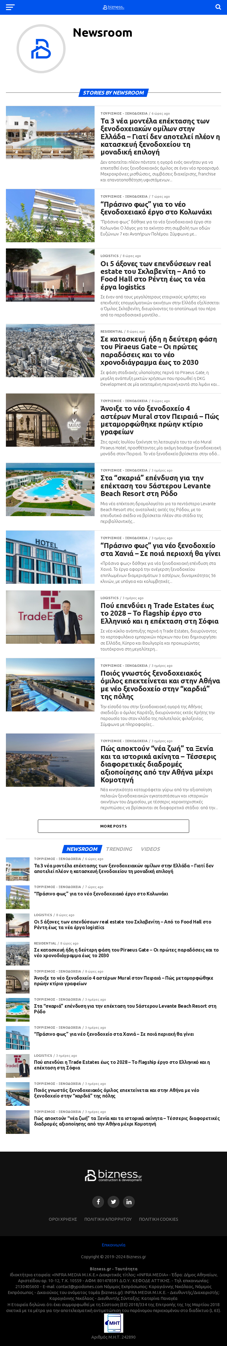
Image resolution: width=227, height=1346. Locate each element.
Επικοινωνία (114, 1245)
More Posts (113, 826)
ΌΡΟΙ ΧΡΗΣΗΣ (63, 1219)
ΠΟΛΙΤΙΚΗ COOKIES (158, 1219)
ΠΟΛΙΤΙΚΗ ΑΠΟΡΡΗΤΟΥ (108, 1219)
